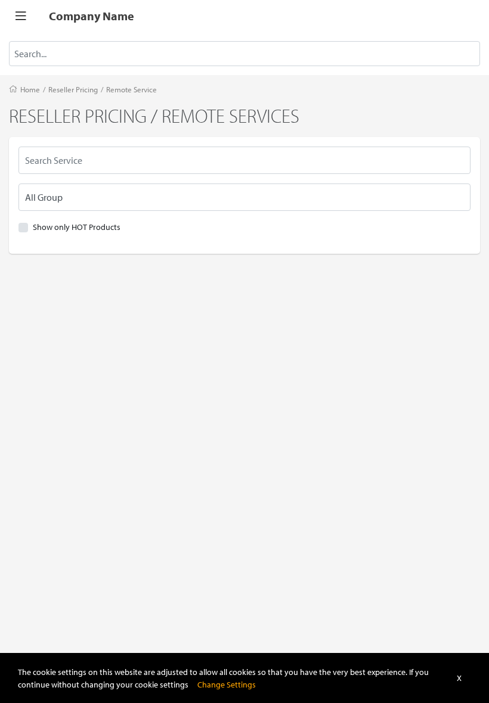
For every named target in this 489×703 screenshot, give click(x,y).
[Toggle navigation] (21, 16)
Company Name (91, 15)
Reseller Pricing (73, 89)
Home (30, 89)
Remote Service (131, 89)
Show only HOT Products (76, 226)
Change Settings (226, 684)
